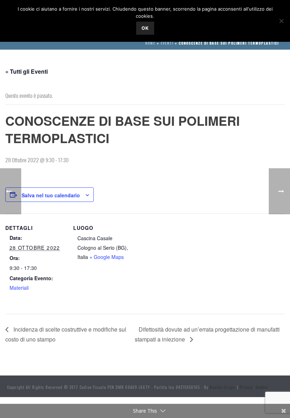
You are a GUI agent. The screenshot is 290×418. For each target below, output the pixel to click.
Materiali (19, 287)
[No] (281, 20)
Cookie (262, 387)
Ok (145, 28)
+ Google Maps (106, 256)
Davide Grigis (223, 387)
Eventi (167, 43)
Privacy (246, 387)
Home (150, 43)
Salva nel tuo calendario (51, 195)
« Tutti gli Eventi (26, 71)
